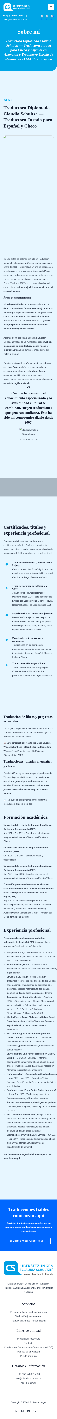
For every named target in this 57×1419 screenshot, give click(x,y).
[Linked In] (28, 1411)
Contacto (28, 1343)
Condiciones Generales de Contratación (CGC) (28, 1347)
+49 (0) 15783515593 (13, 15)
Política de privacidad (28, 1351)
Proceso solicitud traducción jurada (28, 1312)
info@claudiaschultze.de (15, 19)
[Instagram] (40, 1411)
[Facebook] (22, 1411)
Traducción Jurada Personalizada (28, 1320)
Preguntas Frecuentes (28, 1338)
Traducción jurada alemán (28, 1316)
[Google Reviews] (34, 1411)
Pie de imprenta (28, 1356)
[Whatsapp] (16, 1411)
